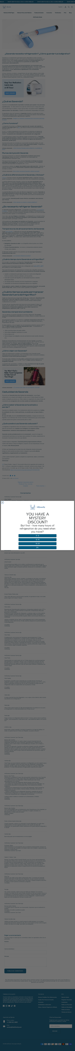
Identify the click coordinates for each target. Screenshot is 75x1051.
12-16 (37, 540)
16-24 (38, 544)
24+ (37, 548)
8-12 (37, 536)
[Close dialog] (2, 502)
